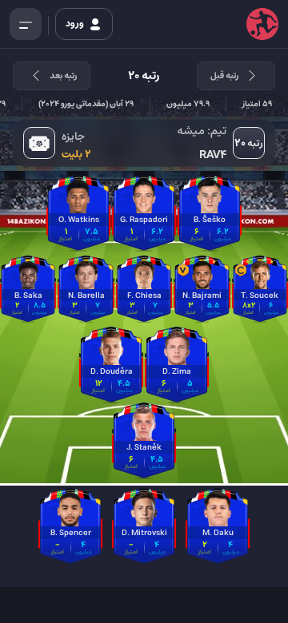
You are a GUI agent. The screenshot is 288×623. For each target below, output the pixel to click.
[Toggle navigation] (26, 24)
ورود (76, 23)
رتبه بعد (63, 75)
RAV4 (212, 155)
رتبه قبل (224, 75)
